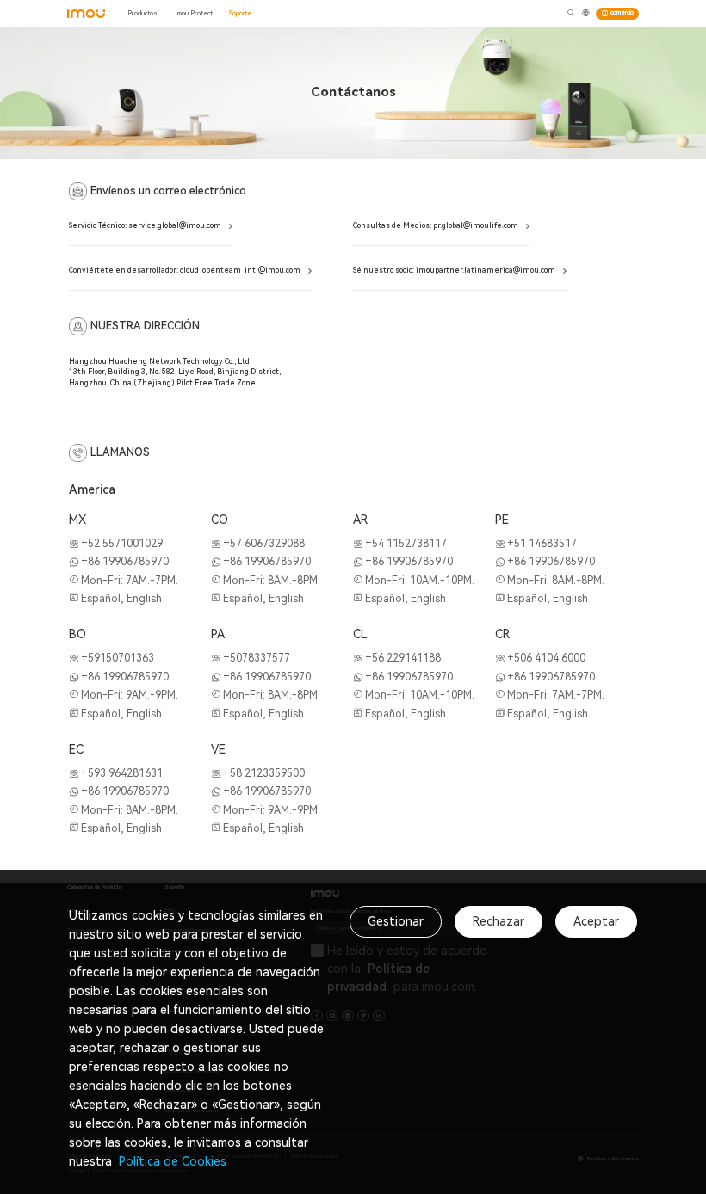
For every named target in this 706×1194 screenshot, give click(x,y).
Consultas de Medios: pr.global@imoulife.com (435, 225)
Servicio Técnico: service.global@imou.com (145, 225)
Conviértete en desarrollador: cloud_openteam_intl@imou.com (184, 270)
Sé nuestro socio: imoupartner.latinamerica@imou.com (454, 270)
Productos (142, 13)
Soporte (240, 13)
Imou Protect (194, 13)
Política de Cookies (171, 1161)
